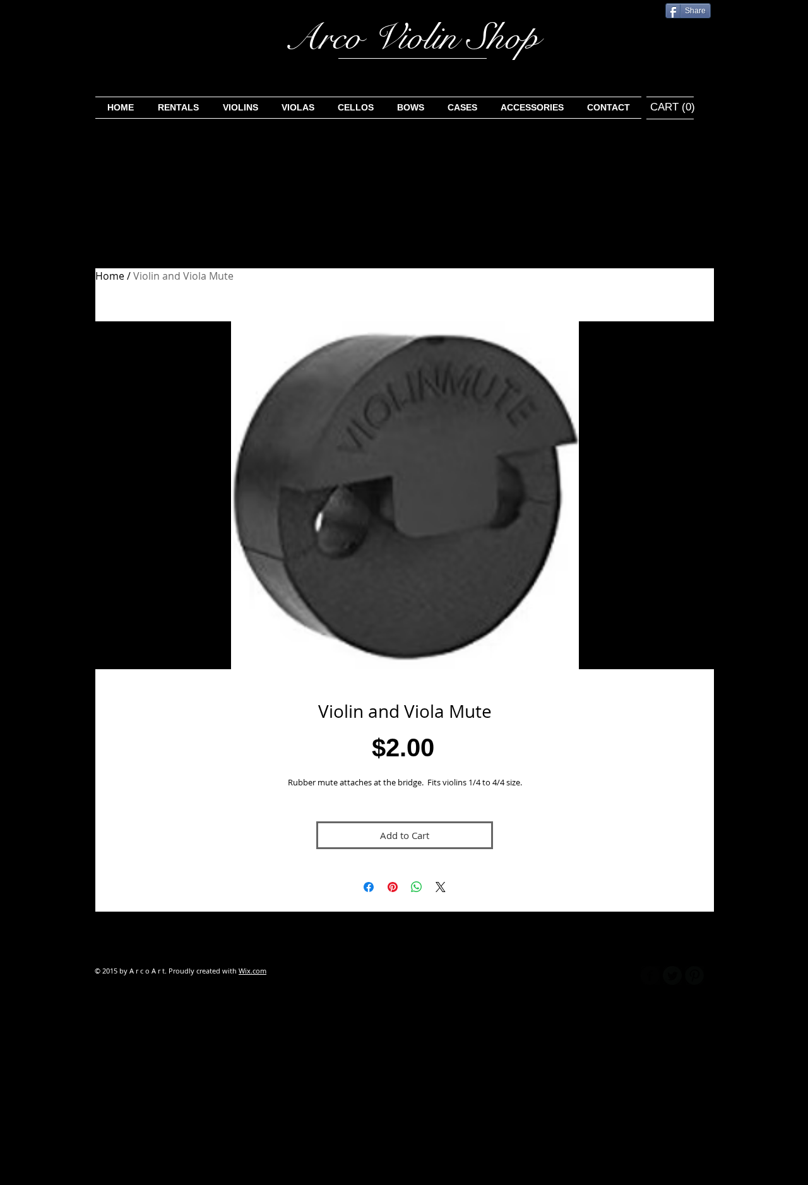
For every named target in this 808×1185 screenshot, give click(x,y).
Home (109, 276)
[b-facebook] (650, 975)
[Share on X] (440, 887)
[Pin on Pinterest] (392, 887)
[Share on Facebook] (368, 887)
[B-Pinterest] (694, 975)
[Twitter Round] (672, 975)
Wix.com (252, 970)
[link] (664, 106)
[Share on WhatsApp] (416, 887)
